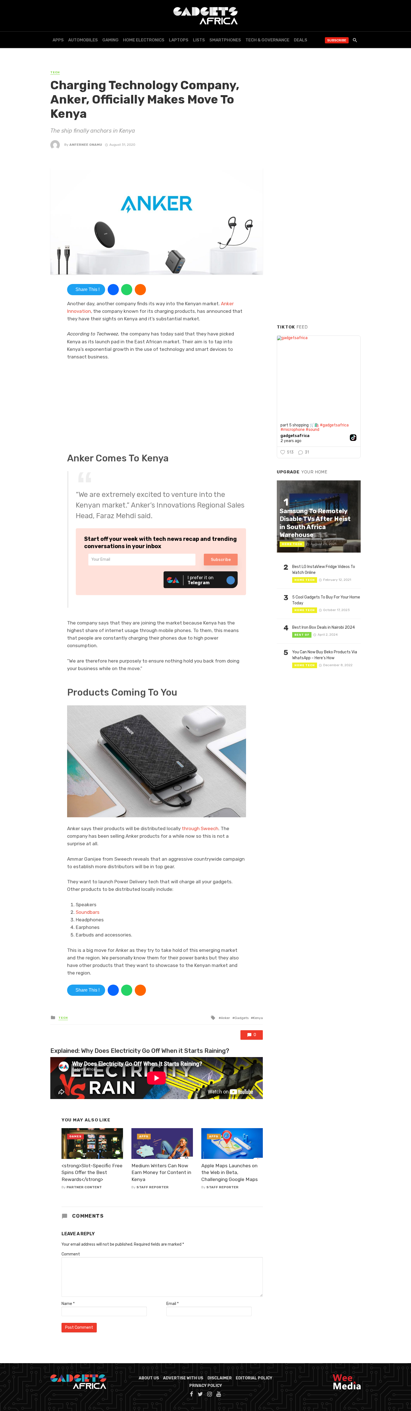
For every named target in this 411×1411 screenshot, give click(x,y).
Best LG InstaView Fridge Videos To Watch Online (323, 569)
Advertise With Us (183, 1378)
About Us (149, 1378)
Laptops (178, 40)
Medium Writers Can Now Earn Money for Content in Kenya (161, 1172)
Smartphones (225, 40)
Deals (300, 40)
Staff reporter (152, 1187)
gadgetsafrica (295, 436)
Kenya (258, 1018)
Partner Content (84, 1187)
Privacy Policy (205, 1385)
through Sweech (199, 828)
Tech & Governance (267, 40)
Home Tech (292, 544)
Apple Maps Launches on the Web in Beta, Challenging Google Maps (229, 1172)
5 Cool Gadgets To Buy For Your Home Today (326, 600)
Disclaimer (219, 1378)
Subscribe (336, 40)
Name (68, 1303)
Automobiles (83, 40)
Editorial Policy (254, 1378)
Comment (71, 1254)
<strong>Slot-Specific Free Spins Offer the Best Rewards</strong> (92, 1172)
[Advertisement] (319, 235)
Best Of (301, 635)
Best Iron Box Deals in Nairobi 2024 (323, 627)
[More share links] (140, 289)
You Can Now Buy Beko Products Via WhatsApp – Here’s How (324, 655)
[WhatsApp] (126, 289)
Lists (199, 40)
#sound (312, 429)
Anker (225, 1018)
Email (172, 1303)
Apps (58, 40)
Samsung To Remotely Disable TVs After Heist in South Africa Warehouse (315, 523)
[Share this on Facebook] (113, 289)
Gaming (110, 40)
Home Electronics (143, 40)
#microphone (292, 429)
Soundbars (88, 912)
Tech (55, 72)
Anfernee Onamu (85, 145)
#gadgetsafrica (334, 425)
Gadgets (242, 1018)
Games (75, 1136)
